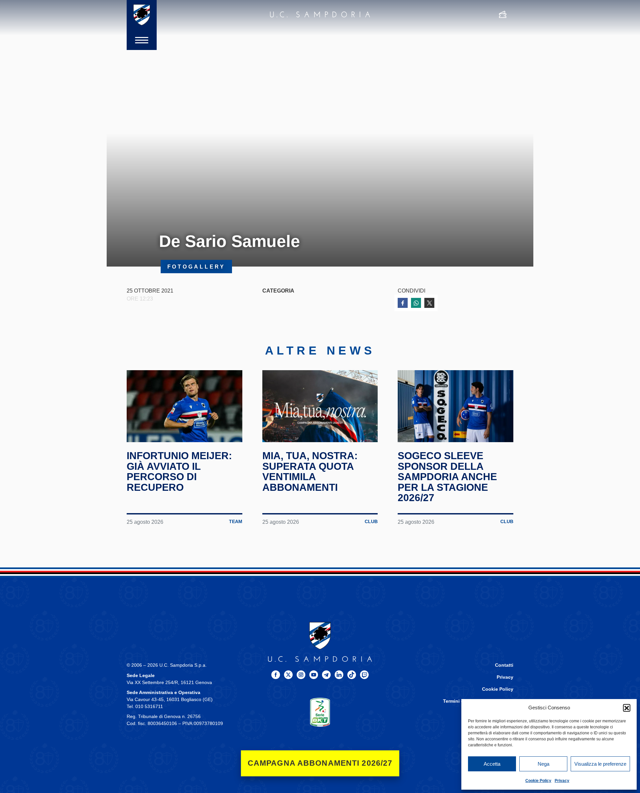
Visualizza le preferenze (600, 764)
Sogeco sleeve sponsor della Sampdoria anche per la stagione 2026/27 (447, 476)
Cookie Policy (538, 780)
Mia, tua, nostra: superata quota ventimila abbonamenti (310, 471)
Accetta (492, 764)
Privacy (562, 780)
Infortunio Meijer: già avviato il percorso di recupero (179, 471)
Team (235, 521)
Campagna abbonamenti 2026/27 (320, 763)
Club (371, 521)
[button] (626, 707)
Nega (543, 764)
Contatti (504, 665)
